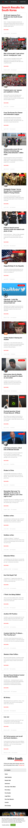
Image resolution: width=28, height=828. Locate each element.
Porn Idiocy (7, 790)
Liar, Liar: (6, 717)
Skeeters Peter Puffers (11, 654)
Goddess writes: (9, 516)
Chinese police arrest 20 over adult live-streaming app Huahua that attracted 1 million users (13, 151)
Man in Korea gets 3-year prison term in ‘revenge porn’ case (14, 54)
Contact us (21, 765)
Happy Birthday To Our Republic (14, 266)
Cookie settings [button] (5, 825)
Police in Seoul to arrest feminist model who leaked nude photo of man (14, 229)
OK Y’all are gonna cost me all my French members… (13, 737)
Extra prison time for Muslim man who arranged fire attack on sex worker (13, 376)
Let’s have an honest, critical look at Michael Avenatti (13, 448)
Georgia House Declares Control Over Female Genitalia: (14, 676)
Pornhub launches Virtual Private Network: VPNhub (12, 412)
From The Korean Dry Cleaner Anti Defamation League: (13, 113)
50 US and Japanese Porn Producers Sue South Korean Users (13, 16)
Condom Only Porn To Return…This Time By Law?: (13, 634)
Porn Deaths (8, 793)
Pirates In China (9, 470)
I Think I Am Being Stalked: (12, 594)
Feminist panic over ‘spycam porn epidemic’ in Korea (13, 91)
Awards (6, 802)
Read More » (6, 29)
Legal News (7, 796)
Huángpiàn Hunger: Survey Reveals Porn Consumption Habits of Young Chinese (12, 191)
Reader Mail (8, 780)
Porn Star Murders (9, 799)
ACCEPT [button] (13, 824)
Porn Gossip (8, 805)
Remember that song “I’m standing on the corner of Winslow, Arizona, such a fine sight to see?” (13, 493)
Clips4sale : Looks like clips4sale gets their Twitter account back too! (12, 301)
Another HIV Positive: (10, 614)
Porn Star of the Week (10, 786)
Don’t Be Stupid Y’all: (10, 575)
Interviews (7, 783)
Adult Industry (8, 777)
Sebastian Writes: (9, 556)
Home (6, 774)
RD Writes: (7, 697)
